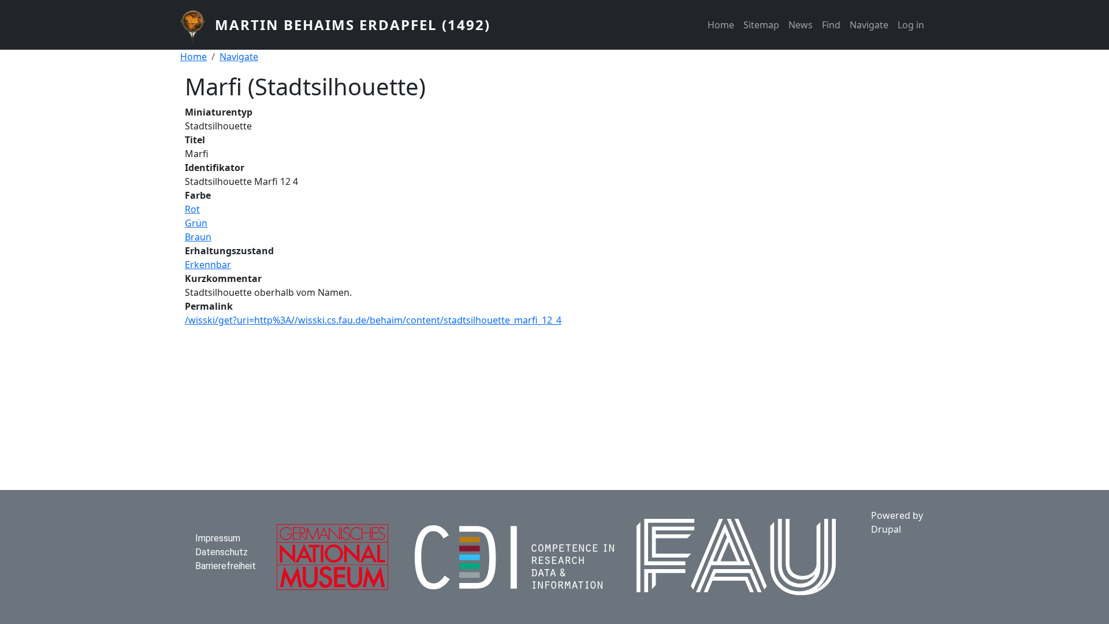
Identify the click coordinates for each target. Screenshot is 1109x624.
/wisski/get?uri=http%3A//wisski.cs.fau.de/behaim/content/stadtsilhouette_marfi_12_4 (373, 320)
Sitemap (761, 24)
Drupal (886, 529)
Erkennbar (208, 264)
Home (721, 24)
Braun (198, 237)
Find (831, 24)
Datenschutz (221, 552)
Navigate (869, 24)
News (800, 24)
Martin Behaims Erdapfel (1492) (352, 24)
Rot (192, 209)
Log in (911, 24)
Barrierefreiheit (225, 565)
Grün (196, 223)
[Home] (197, 25)
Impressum (217, 538)
